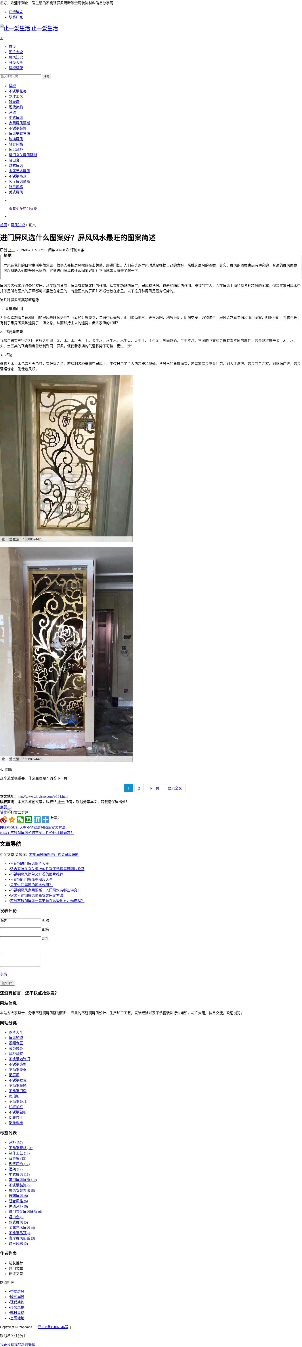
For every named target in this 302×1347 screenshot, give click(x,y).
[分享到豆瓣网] (28, 819)
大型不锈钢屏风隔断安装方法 (32, 827)
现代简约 (16, 107)
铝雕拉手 (16, 1117)
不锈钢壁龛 (18, 1080)
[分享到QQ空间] (11, 819)
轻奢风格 (16, 144)
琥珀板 (14, 1096)
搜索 (46, 76)
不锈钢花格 (18, 91)
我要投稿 (7, 1345)
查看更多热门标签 (23, 209)
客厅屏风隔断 (19, 181)
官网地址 (17, 1318)
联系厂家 (16, 17)
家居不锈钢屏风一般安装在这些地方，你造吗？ (47, 901)
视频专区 (16, 1043)
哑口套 (14, 160)
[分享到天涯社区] (37, 819)
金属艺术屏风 (19, 171)
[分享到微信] (20, 819)
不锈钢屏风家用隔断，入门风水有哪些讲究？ (45, 890)
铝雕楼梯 (16, 1123)
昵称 (45, 920)
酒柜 (12, 86)
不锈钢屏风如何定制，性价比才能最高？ (37, 833)
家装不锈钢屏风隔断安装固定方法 (36, 895)
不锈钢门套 (18, 1091)
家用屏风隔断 (19, 123)
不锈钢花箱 (18, 1086)
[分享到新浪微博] (3, 819)
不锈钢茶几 (18, 1101)
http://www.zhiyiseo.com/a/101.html (43, 796)
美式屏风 (16, 192)
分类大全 (16, 62)
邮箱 (45, 929)
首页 (12, 47)
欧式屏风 (16, 166)
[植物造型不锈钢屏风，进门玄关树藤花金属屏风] (66, 541)
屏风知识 (16, 57)
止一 (11, 250)
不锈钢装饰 (18, 128)
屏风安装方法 (19, 134)
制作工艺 (16, 96)
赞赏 (3, 812)
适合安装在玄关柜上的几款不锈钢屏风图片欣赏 (47, 869)
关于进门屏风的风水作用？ (31, 885)
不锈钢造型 (18, 1064)
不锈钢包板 (18, 1112)
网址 (45, 938)
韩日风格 (16, 187)
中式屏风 (16, 118)
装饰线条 (16, 1048)
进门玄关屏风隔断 (23, 155)
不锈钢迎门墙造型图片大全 (31, 879)
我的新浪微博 (24, 1345)
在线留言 (16, 12)
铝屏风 (14, 1075)
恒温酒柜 (16, 150)
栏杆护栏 (16, 1107)
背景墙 (14, 102)
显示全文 (175, 788)
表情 (3, 974)
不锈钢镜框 (18, 1070)
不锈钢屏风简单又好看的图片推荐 (36, 874)
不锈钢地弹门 (19, 1059)
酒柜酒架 (16, 68)
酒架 (12, 112)
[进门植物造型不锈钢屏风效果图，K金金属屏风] (66, 761)
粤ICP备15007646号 (53, 1327)
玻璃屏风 (16, 139)
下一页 (154, 788)
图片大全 (16, 52)
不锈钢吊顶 (18, 176)
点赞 (5, 807)
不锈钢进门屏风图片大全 (29, 864)
